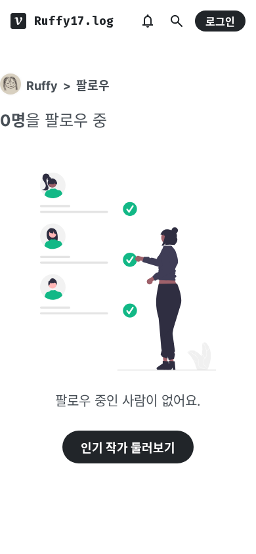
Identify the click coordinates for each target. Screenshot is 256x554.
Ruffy (42, 86)
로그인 (220, 21)
